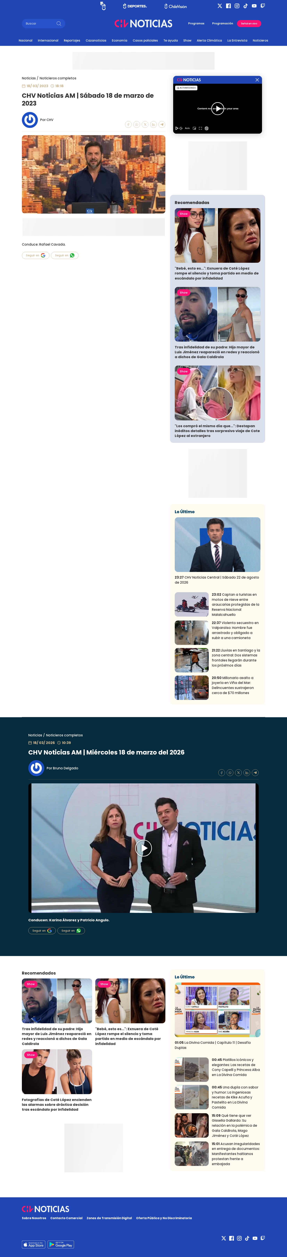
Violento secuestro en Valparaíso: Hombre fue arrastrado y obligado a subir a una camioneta (235, 630)
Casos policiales (145, 40)
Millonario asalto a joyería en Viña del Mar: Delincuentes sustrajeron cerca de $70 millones (233, 685)
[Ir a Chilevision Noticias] (143, 1209)
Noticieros (260, 40)
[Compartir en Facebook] (128, 124)
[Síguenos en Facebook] (228, 6)
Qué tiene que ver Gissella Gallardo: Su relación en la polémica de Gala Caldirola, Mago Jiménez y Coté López (234, 1125)
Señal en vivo (249, 23)
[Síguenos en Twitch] (262, 6)
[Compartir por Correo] (162, 124)
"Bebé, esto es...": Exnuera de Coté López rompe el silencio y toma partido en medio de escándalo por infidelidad (217, 273)
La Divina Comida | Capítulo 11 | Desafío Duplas (213, 1045)
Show (187, 40)
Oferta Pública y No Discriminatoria (164, 1218)
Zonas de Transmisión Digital (109, 1218)
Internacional (48, 40)
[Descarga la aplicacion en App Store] (61, 1244)
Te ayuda (170, 40)
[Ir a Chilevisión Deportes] (135, 6)
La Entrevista (237, 40)
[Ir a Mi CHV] (103, 6)
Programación (222, 23)
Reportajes (72, 40)
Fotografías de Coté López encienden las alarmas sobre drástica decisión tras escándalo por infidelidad (57, 1104)
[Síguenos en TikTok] (245, 6)
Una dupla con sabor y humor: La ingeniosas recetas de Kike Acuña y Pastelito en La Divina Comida (235, 1097)
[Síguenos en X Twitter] (219, 6)
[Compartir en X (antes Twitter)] (145, 124)
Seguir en (32, 255)
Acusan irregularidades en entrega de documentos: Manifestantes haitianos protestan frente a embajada (236, 1154)
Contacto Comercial (66, 1218)
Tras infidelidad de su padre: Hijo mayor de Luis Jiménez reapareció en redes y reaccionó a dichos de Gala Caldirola (217, 352)
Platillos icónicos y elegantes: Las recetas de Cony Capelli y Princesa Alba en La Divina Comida (236, 1067)
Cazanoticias (96, 40)
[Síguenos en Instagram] (237, 6)
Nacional (25, 40)
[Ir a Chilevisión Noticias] (143, 23)
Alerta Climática (209, 40)
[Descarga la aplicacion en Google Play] (33, 1244)
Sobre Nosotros (34, 1218)
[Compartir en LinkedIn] (153, 124)
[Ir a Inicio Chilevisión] (176, 6)
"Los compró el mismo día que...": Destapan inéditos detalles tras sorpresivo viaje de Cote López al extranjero (217, 430)
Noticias (29, 78)
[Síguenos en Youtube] (254, 6)
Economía (119, 40)
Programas (196, 23)
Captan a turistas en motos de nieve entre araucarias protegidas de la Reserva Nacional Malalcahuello (235, 604)
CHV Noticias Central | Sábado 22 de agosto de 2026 (217, 580)
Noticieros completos (58, 78)
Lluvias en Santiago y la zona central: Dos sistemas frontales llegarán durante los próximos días (236, 658)
